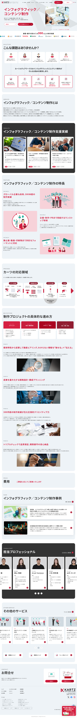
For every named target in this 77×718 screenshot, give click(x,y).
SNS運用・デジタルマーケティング (7, 700)
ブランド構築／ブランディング (6, 699)
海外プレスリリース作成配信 (6, 704)
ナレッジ (37, 2)
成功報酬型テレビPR (21, 700)
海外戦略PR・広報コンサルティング (23, 702)
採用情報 (21, 693)
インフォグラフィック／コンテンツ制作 (8, 702)
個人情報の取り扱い (58, 709)
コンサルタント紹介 (42, 2)
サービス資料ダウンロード (24, 24)
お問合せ (68, 2)
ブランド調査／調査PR (21, 705)
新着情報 (21, 689)
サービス (3, 697)
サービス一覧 (55, 29)
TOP (51, 29)
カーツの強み (24, 2)
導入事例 (28, 2)
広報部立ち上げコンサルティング (7, 705)
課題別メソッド (17, 708)
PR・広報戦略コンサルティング (22, 704)
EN (75, 2)
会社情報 (21, 691)
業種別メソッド (6, 708)
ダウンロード (58, 2)
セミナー (47, 2)
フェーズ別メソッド (27, 708)
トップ (3, 689)
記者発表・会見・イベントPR (22, 699)
